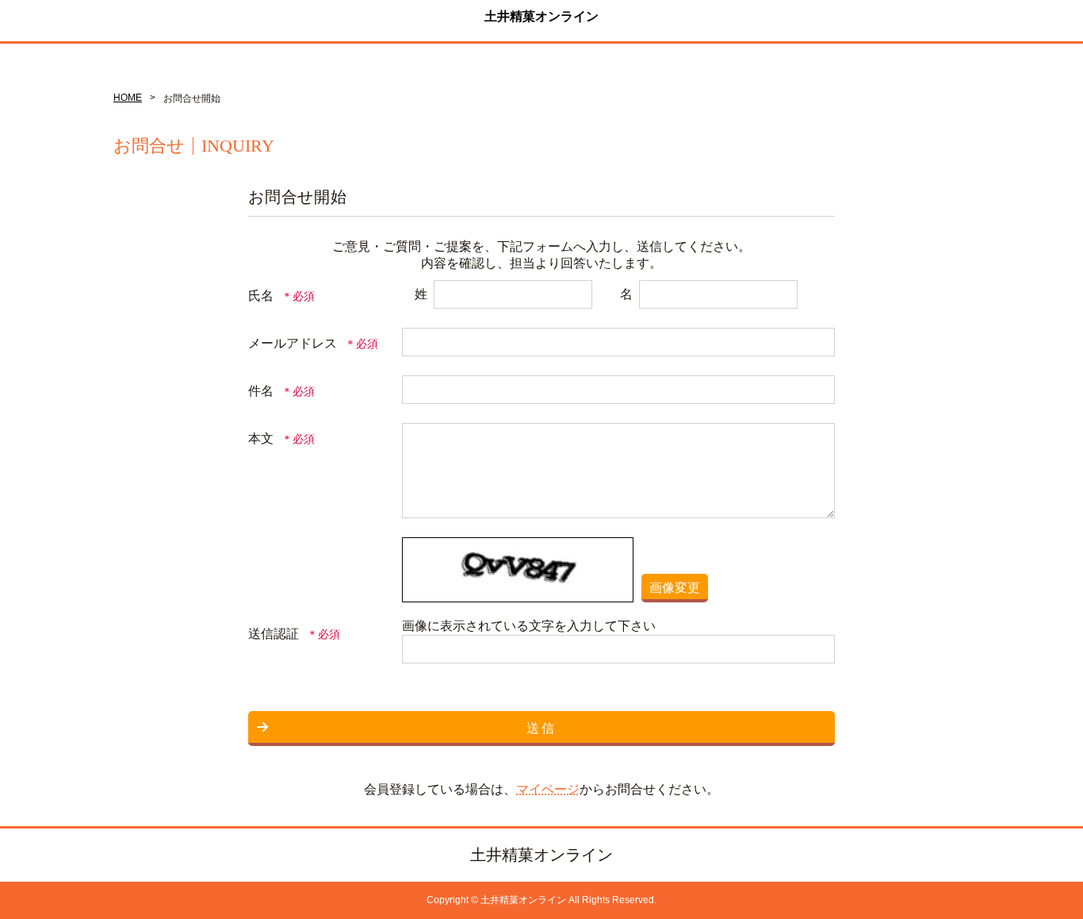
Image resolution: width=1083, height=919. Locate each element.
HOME (127, 97)
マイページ (548, 789)
